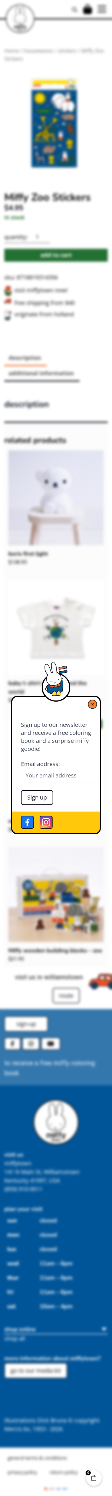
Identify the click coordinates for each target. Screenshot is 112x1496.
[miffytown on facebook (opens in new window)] (27, 822)
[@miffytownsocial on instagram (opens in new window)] (46, 822)
